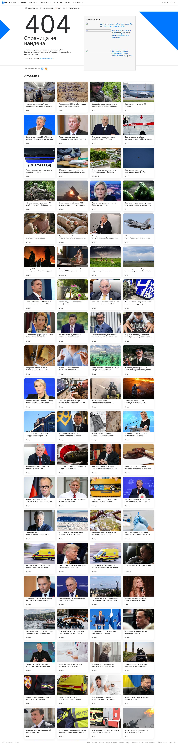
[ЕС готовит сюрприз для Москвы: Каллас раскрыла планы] (39, 327)
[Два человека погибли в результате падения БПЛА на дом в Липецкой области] (138, 130)
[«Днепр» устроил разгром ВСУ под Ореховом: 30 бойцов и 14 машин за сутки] (39, 196)
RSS (88, 742)
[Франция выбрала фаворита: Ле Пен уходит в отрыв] (105, 196)
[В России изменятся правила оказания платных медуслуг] (72, 657)
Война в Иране (47, 8)
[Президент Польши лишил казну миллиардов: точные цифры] (39, 591)
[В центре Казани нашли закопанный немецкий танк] (105, 426)
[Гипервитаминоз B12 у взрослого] (138, 558)
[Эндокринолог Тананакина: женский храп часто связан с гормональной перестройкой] (105, 690)
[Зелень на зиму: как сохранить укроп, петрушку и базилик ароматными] (105, 163)
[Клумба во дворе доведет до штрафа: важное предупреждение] (72, 294)
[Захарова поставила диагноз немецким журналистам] (138, 426)
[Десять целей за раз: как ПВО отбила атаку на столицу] (138, 723)
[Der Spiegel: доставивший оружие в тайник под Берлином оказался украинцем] (72, 723)
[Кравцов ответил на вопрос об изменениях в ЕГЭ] (39, 723)
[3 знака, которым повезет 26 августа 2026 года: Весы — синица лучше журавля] (72, 261)
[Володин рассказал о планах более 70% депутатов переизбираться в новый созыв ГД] (39, 459)
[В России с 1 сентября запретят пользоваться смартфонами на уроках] (72, 163)
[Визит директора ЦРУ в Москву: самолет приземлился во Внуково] (39, 130)
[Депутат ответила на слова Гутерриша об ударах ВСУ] (39, 426)
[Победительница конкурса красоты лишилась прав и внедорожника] (138, 591)
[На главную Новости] (10, 2)
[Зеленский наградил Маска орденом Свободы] (138, 624)
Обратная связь (162, 742)
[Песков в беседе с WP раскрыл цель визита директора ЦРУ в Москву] (39, 294)
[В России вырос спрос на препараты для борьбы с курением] (72, 360)
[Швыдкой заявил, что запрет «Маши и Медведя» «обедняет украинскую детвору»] (105, 459)
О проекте (95, 742)
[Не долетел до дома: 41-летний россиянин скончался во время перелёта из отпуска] (39, 97)
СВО (59, 8)
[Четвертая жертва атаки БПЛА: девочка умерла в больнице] (39, 558)
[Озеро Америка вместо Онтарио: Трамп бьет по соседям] (72, 558)
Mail (3, 742)
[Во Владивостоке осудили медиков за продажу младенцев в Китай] (138, 459)
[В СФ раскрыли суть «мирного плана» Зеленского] (138, 690)
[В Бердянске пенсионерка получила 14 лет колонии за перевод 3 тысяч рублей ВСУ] (39, 360)
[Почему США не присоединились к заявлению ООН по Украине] (72, 624)
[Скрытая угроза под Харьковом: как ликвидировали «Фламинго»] (138, 261)
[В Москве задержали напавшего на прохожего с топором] (39, 690)
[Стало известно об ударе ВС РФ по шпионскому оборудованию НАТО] (72, 196)
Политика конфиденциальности (128, 742)
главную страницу (46, 58)
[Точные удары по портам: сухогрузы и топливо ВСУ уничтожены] (138, 393)
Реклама (17, 742)
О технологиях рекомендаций (108, 742)
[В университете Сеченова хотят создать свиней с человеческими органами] (72, 228)
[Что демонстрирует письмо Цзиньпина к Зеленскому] (72, 327)
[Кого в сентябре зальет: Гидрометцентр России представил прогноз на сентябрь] (105, 261)
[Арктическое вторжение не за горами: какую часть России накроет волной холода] (72, 525)
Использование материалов (147, 742)
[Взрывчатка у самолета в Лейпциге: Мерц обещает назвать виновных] (39, 492)
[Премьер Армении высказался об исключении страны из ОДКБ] (105, 294)
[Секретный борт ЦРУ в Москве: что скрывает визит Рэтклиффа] (105, 327)
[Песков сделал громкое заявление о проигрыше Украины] (72, 130)
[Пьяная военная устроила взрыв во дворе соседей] (39, 163)
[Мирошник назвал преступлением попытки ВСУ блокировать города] (39, 525)
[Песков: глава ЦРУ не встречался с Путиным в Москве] (72, 492)
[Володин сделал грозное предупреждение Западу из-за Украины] (105, 228)
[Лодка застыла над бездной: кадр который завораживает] (105, 360)
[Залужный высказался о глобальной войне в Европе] (72, 426)
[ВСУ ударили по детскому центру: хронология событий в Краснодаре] (105, 723)
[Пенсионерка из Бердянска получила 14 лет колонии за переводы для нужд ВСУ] (105, 657)
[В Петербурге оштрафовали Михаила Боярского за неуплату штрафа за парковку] (138, 360)
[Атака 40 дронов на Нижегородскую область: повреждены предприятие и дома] (105, 393)
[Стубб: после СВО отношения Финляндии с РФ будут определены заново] (105, 624)
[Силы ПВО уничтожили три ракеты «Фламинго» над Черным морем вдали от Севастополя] (72, 393)
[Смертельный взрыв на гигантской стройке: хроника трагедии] (72, 690)
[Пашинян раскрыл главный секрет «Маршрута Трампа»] (72, 591)
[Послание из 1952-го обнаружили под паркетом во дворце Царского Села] (72, 97)
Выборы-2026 (33, 8)
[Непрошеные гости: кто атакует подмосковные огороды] (39, 228)
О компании (9, 742)
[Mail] (3, 2)
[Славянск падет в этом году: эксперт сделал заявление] (138, 657)
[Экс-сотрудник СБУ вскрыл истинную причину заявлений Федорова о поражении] (39, 657)
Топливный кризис (72, 8)
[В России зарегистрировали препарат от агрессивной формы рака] (138, 525)
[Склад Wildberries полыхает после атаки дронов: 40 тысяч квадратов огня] (39, 261)
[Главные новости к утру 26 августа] (138, 97)
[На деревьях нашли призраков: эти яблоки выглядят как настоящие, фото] (105, 525)
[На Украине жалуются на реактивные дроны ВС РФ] (138, 163)
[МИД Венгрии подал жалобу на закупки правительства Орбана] (138, 492)
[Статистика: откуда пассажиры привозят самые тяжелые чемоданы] (105, 492)
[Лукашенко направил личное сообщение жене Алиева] (105, 130)
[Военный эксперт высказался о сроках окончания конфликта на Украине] (105, 97)
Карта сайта (172, 742)
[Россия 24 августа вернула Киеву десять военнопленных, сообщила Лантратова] (39, 393)
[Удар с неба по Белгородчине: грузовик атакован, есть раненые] (105, 558)
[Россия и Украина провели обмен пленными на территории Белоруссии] (138, 294)
